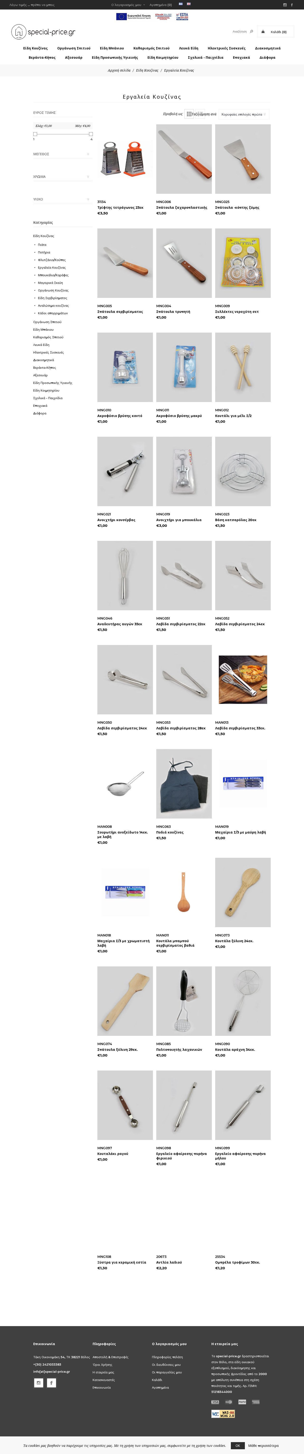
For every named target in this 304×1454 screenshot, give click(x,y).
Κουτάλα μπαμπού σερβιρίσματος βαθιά (175, 943)
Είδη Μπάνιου (112, 48)
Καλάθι (157, 1380)
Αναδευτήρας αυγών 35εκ (119, 624)
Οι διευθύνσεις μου (166, 1365)
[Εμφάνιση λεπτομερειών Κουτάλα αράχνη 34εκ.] (243, 1001)
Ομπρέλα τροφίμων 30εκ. (237, 1262)
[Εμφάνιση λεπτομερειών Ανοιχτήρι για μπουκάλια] (184, 471)
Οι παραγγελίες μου (167, 1372)
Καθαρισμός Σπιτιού (151, 48)
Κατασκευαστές (104, 1380)
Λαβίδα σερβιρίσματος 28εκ (181, 728)
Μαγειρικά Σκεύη (50, 283)
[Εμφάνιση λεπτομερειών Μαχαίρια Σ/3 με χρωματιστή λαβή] (125, 892)
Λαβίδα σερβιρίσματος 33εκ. (240, 728)
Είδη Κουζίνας (35, 48)
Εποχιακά (241, 57)
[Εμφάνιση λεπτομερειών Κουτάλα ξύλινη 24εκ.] (243, 892)
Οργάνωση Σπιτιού (73, 48)
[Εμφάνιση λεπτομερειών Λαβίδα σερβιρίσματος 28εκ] (184, 679)
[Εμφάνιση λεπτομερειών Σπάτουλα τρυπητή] (184, 263)
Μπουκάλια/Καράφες (53, 275)
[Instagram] (285, 5)
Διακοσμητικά (268, 48)
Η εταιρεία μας (103, 1372)
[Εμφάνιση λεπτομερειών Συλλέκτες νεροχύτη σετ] (243, 263)
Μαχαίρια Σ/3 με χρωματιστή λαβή (123, 943)
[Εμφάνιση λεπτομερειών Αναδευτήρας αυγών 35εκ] (125, 575)
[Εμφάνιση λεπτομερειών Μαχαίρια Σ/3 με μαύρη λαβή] (243, 784)
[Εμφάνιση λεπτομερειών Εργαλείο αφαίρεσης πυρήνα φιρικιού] (184, 1105)
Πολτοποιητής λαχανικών (179, 1049)
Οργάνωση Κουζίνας (53, 290)
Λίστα (200, 114)
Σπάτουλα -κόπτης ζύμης (237, 207)
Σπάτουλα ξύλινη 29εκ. (117, 1049)
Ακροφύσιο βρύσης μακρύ (179, 416)
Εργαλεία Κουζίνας (52, 267)
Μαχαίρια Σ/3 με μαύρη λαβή (240, 832)
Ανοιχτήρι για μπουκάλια (179, 520)
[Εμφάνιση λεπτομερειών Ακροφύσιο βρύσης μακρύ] (184, 367)
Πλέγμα (189, 114)
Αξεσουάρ (73, 57)
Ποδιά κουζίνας (170, 832)
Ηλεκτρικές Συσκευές (227, 48)
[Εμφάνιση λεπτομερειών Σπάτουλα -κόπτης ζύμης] (243, 159)
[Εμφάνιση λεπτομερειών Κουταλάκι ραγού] (125, 1105)
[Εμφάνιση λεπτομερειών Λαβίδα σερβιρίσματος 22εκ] (184, 575)
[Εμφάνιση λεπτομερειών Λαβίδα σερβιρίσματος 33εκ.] (243, 679)
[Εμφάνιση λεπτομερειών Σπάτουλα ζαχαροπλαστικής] (184, 159)
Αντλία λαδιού (169, 1262)
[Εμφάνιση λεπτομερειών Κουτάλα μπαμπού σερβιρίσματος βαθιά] (184, 892)
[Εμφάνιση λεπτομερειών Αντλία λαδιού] (184, 1214)
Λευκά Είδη (188, 48)
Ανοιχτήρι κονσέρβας (116, 520)
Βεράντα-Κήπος (42, 57)
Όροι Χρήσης (102, 1365)
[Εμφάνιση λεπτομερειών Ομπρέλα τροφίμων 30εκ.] (243, 1214)
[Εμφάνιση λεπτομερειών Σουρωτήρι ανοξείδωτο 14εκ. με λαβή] (125, 784)
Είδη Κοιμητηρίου (162, 57)
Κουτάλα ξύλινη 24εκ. (234, 941)
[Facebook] (292, 5)
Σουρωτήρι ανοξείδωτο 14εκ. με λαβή (122, 834)
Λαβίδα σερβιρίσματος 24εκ (240, 624)
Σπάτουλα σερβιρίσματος (120, 312)
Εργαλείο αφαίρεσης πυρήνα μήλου (240, 1156)
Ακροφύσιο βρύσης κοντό (119, 416)
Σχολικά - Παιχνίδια (205, 57)
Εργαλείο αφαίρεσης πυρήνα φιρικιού (181, 1156)
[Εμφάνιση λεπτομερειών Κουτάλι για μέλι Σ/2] (243, 367)
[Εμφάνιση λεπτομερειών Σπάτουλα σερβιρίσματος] (125, 263)
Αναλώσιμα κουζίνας (53, 305)
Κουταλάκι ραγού (112, 1154)
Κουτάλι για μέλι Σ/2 (233, 416)
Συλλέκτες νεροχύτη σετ (237, 312)
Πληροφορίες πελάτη (167, 1357)
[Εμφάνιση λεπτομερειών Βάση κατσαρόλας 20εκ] (243, 471)
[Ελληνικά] (181, 4)
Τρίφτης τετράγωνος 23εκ (120, 207)
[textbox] (235, 31)
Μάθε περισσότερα (263, 1446)
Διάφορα (268, 57)
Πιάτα (42, 245)
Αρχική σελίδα (119, 70)
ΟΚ (238, 1446)
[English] (189, 4)
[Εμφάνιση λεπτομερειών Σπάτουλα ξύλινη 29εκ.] (125, 1001)
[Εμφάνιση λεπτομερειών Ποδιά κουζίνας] (184, 784)
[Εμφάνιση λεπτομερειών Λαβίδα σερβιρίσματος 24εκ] (243, 575)
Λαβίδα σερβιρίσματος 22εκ (180, 624)
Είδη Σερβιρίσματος (52, 298)
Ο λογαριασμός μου (126, 5)
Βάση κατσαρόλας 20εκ (235, 520)
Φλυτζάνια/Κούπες (52, 260)
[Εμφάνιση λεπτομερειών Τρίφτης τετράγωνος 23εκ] (125, 159)
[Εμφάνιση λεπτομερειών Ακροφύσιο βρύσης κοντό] (125, 367)
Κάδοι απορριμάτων (53, 313)
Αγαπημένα (160, 1387)
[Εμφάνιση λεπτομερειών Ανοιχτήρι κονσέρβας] (125, 471)
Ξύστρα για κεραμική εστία (121, 1262)
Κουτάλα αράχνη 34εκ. (235, 1049)
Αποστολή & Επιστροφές (110, 1357)
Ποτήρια (44, 252)
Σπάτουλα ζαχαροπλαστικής (181, 207)
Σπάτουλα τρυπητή (173, 312)
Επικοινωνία (102, 1387)
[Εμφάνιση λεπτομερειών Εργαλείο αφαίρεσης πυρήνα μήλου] (243, 1105)
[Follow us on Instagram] (38, 1382)
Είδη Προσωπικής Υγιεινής (115, 57)
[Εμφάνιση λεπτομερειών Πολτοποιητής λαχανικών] (184, 1001)
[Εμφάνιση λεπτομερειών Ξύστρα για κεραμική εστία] (125, 1214)
